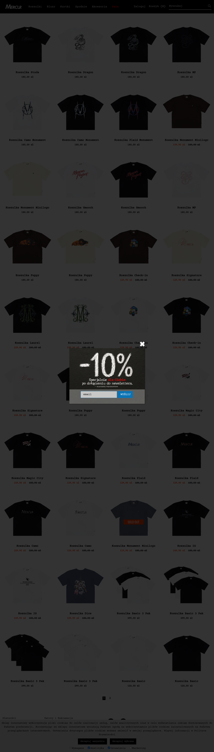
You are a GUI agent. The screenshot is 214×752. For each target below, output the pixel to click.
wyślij (126, 394)
